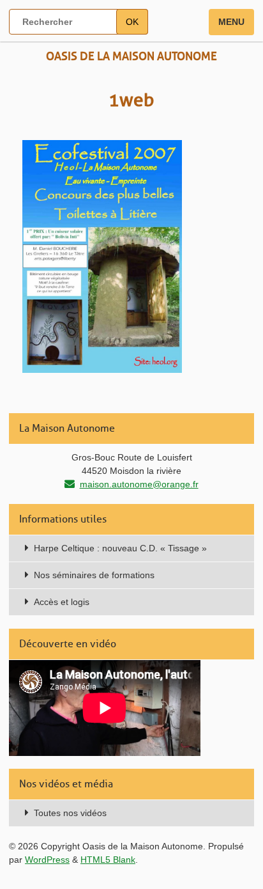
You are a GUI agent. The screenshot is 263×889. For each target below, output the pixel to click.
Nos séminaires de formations (94, 575)
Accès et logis (61, 602)
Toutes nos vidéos (70, 813)
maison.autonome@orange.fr (139, 484)
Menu (231, 22)
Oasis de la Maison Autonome (131, 56)
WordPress (47, 859)
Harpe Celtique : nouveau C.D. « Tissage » (120, 548)
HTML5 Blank (107, 859)
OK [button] (132, 22)
